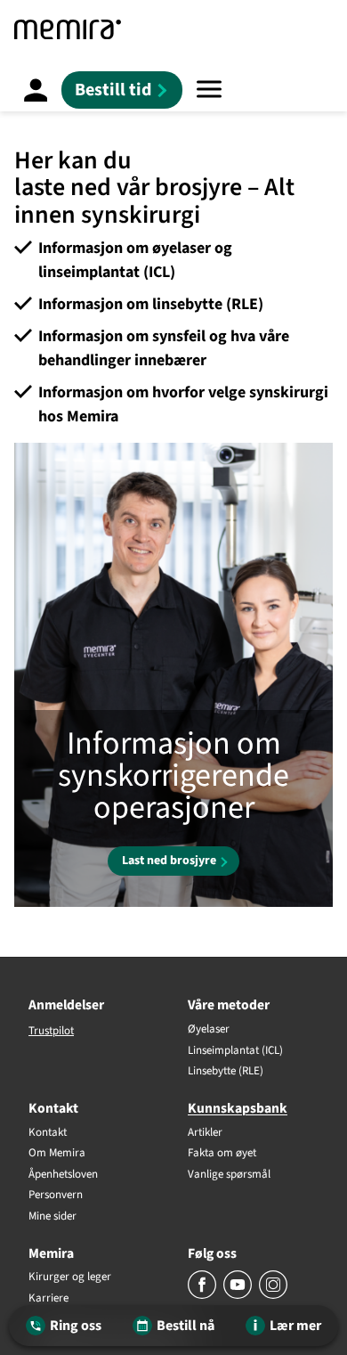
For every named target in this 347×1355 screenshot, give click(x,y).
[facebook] (203, 1295)
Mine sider (52, 1217)
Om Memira (56, 1154)
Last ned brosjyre (169, 860)
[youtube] (238, 1295)
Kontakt (47, 1133)
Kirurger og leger (69, 1277)
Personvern (55, 1195)
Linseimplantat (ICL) (235, 1051)
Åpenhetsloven (63, 1175)
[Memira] (67, 29)
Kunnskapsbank (237, 1108)
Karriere (48, 1299)
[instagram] (273, 1295)
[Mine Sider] (35, 89)
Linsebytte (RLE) (225, 1072)
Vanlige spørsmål (229, 1175)
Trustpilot (51, 1031)
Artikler (205, 1133)
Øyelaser (209, 1030)
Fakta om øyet (222, 1154)
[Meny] (209, 89)
